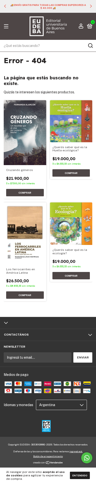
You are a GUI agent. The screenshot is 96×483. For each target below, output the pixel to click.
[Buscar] (90, 45)
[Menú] (7, 26)
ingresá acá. (76, 451)
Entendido (79, 475)
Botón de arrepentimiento (48, 456)
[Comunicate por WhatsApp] (86, 457)
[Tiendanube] (48, 463)
